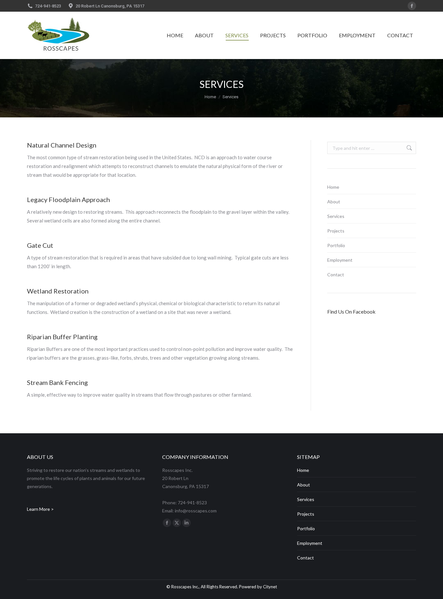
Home (333, 187)
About (333, 201)
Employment (340, 260)
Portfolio (336, 245)
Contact (335, 274)
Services (335, 216)
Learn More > (40, 509)
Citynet (270, 586)
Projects (335, 231)
